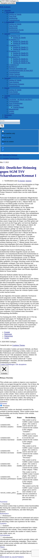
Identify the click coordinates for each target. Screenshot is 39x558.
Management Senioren (16, 84)
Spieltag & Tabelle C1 (20, 47)
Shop (6, 117)
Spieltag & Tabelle (15, 14)
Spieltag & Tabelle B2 (20, 43)
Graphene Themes (18, 345)
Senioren (7, 78)
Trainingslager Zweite (16, 30)
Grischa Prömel (18, 107)
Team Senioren (14, 82)
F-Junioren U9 (14, 65)
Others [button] (2, 547)
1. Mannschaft (9, 12)
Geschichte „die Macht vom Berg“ (20, 99)
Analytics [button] (3, 523)
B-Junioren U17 (14, 39)
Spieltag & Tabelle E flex (21, 63)
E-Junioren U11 (14, 57)
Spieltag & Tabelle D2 (20, 55)
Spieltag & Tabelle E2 (20, 61)
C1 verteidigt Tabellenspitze (9, 159)
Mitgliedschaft (13, 109)
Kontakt (11, 113)
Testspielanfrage (14, 20)
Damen (6, 88)
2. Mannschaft (9, 22)
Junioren (7, 34)
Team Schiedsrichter (16, 103)
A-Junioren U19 (14, 36)
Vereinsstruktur (14, 101)
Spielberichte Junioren (16, 76)
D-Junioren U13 (14, 51)
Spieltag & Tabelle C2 (20, 49)
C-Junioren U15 (14, 45)
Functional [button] (3, 502)
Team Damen (13, 92)
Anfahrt (11, 111)
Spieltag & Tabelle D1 (20, 53)
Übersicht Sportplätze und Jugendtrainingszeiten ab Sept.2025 (21, 69)
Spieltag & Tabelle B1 (20, 41)
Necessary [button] (3, 403)
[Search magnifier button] (2, 126)
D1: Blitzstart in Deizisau (8, 155)
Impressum (8, 334)
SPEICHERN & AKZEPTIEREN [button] (12, 557)
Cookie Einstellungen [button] (7, 364)
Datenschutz (8, 336)
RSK (6, 97)
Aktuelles (7, 10)
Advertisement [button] (5, 535)
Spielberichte (13, 18)
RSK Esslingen (5, 7)
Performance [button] (4, 513)
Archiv (6, 338)
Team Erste (12, 16)
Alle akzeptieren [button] (20, 364)
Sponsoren (8, 115)
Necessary (6, 406)
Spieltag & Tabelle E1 (20, 59)
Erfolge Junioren (14, 74)
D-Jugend (21, 181)
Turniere (7, 96)
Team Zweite (13, 26)
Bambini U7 (13, 67)
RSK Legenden (14, 105)
